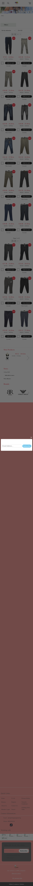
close (31, 437)
